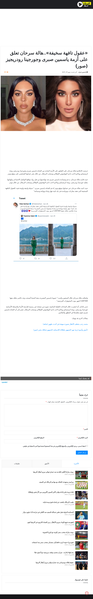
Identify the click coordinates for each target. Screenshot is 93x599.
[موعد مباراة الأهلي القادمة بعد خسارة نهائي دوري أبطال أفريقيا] (81, 475)
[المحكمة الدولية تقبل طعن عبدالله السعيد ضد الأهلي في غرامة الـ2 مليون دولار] (81, 515)
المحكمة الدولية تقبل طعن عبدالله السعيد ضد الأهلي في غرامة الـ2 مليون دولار (48, 512)
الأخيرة (76, 463)
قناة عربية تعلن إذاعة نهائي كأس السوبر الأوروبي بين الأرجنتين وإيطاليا (51, 492)
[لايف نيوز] (84, 4)
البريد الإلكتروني (82, 438)
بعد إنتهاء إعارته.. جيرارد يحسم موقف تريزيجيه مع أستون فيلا (54, 552)
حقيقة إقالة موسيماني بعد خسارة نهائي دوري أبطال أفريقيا (55, 562)
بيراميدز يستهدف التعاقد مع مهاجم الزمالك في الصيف (56, 482)
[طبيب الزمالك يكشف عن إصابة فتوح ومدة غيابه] (81, 505)
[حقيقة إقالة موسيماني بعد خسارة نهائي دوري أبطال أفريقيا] (81, 565)
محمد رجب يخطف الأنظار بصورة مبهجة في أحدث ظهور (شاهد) (65, 324)
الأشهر (46, 463)
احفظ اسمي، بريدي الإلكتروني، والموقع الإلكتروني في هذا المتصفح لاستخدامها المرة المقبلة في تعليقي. (54, 446)
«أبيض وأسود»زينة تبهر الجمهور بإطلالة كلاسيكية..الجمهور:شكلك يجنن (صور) (60, 330)
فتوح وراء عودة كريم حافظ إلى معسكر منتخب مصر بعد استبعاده (53, 542)
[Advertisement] (46, 27)
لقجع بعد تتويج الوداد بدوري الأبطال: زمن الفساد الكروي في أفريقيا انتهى (50, 522)
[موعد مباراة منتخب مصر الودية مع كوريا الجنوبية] (81, 535)
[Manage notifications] (87, 593)
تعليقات (17, 463)
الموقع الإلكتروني (39, 438)
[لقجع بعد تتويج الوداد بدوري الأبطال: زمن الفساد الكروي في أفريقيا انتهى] (81, 525)
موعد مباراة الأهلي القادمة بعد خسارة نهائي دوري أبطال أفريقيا (53, 472)
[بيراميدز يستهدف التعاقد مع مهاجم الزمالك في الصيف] (81, 485)
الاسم (85, 429)
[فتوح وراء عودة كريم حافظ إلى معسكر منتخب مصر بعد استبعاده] (81, 545)
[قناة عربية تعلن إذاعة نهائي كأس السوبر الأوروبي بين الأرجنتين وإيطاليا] (81, 495)
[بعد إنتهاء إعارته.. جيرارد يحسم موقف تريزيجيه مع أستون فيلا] (81, 555)
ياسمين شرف (82, 72)
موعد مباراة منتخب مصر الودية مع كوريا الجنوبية (58, 532)
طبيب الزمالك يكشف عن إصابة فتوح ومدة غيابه (58, 502)
